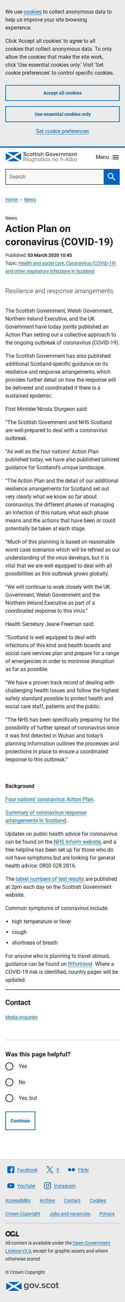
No (22, 1082)
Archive (47, 1200)
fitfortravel (80, 964)
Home (11, 199)
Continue (20, 1120)
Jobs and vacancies (69, 1213)
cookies (33, 12)
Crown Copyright (22, 1213)
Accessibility (18, 1200)
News (30, 199)
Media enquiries (21, 1017)
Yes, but (28, 1098)
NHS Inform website (77, 842)
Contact (72, 1200)
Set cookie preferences (62, 131)
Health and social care (41, 263)
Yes (23, 1066)
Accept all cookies (62, 93)
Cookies (98, 1200)
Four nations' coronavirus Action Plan (49, 799)
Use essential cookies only (63, 114)
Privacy (107, 1213)
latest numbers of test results (50, 879)
